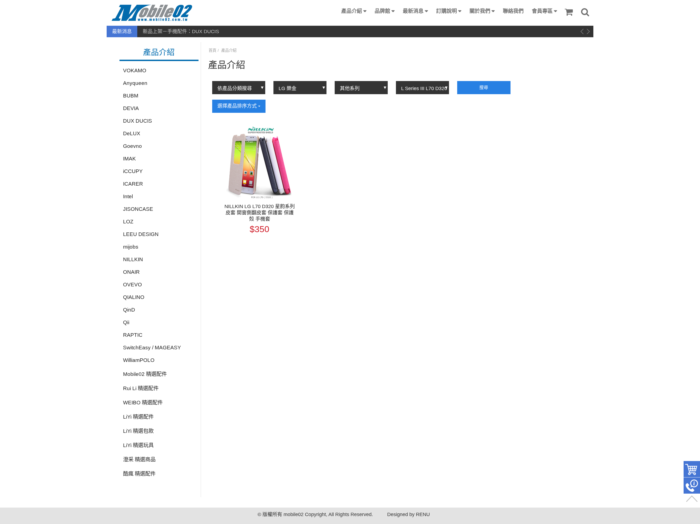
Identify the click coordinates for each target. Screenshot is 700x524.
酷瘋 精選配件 (139, 474)
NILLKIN (133, 259)
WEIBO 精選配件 (143, 402)
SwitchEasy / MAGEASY (152, 347)
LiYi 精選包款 (138, 431)
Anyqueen (135, 83)
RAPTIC (132, 335)
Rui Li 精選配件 (141, 388)
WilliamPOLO (138, 360)
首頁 (212, 50)
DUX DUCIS (137, 121)
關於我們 (479, 11)
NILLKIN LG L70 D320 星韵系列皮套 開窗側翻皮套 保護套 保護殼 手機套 (259, 213)
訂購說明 (446, 11)
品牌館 (382, 11)
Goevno (132, 146)
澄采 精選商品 (139, 459)
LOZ (128, 221)
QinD (129, 310)
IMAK (129, 159)
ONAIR (131, 272)
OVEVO (132, 284)
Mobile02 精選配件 (145, 374)
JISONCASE (138, 209)
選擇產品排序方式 (237, 106)
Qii (126, 322)
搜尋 (483, 87)
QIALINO (133, 297)
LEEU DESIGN (141, 234)
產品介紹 (351, 11)
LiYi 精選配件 (138, 417)
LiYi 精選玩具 (138, 445)
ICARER (133, 184)
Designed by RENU (408, 514)
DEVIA (131, 108)
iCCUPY (133, 171)
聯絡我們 (513, 11)
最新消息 (413, 11)
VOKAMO (134, 70)
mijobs (130, 247)
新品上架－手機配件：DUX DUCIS (181, 31)
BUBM (130, 96)
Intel (128, 196)
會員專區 (542, 11)
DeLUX (131, 133)
